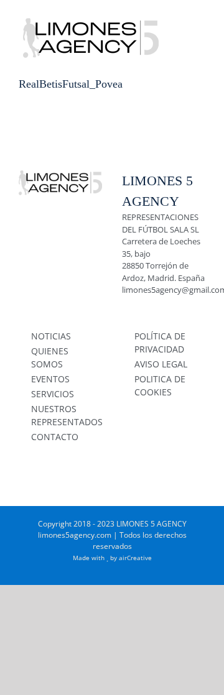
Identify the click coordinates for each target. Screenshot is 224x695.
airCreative (135, 557)
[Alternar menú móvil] (200, 18)
